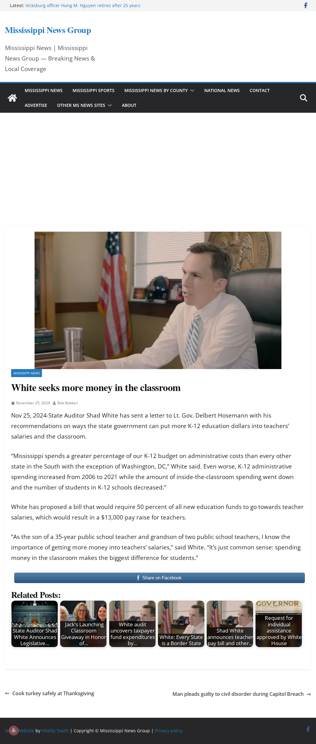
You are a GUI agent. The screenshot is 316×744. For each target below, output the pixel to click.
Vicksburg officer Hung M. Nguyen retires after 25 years (83, 5)
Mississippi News (44, 90)
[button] (191, 90)
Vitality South (55, 730)
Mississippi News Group (48, 29)
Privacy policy (169, 730)
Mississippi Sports (93, 90)
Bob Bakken (67, 403)
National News (222, 90)
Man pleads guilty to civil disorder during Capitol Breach (238, 694)
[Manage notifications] (14, 730)
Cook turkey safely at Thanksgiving (53, 693)
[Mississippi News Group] (12, 97)
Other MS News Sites (81, 105)
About (129, 105)
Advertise (36, 105)
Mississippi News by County (156, 90)
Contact (260, 90)
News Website (19, 730)
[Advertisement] (158, 160)
